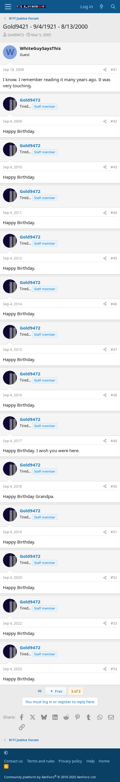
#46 (114, 304)
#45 (114, 258)
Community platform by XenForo (50, 777)
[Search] (113, 6)
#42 (114, 121)
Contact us (13, 761)
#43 (114, 167)
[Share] (105, 70)
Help (91, 761)
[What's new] (101, 6)
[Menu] (8, 7)
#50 (114, 486)
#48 (114, 395)
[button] (6, 753)
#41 (114, 69)
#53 (114, 623)
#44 (114, 212)
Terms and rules (40, 761)
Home (104, 761)
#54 (114, 668)
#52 (114, 577)
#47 (114, 349)
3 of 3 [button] (75, 691)
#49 (114, 440)
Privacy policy (70, 761)
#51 (114, 532)
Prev (58, 691)
